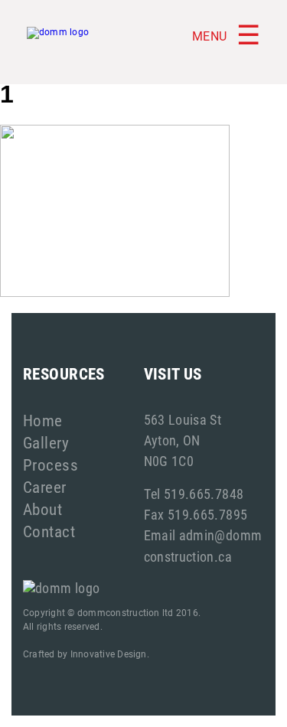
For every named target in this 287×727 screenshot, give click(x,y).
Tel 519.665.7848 (194, 493)
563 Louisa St (183, 419)
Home (43, 420)
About (42, 509)
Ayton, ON (172, 440)
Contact (49, 531)
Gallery (46, 442)
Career (45, 486)
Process (50, 464)
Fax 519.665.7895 (196, 514)
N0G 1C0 (169, 461)
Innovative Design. (109, 653)
